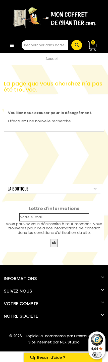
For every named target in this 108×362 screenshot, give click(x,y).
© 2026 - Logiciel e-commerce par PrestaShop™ (54, 335)
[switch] (96, 354)
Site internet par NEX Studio (54, 342)
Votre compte (21, 303)
